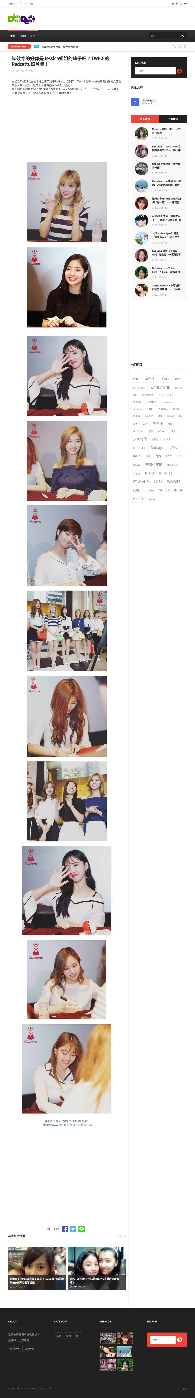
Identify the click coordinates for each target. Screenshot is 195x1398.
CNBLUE (149, 490)
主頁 (13, 36)
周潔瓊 (170, 415)
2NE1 (158, 481)
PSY (169, 455)
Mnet (145, 423)
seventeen (168, 402)
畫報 (170, 423)
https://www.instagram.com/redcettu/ (66, 1124)
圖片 (33, 36)
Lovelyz (149, 415)
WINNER (174, 481)
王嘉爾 (150, 409)
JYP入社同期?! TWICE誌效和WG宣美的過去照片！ (34, 1280)
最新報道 (145, 119)
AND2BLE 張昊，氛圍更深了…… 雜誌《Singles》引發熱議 (166, 219)
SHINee (136, 464)
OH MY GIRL (139, 447)
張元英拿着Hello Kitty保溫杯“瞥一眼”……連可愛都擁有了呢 (166, 202)
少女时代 (140, 438)
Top (185, 1388)
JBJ (160, 415)
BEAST (138, 498)
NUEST (136, 415)
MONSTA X (138, 431)
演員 (173, 431)
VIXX (167, 438)
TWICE (165, 378)
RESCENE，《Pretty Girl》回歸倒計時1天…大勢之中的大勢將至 (166, 150)
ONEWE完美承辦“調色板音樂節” (61, 46)
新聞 (23, 36)
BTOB (149, 472)
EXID (137, 489)
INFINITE (166, 472)
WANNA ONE (160, 387)
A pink (152, 499)
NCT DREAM (139, 387)
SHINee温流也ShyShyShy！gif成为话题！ (93, 1282)
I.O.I (135, 395)
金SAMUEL (152, 402)
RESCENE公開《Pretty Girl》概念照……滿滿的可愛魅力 (166, 254)
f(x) (158, 455)
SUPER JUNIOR (171, 489)
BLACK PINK (164, 395)
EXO (136, 378)
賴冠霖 (178, 387)
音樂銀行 (137, 402)
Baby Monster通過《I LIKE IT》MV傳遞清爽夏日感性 (166, 183)
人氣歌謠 (163, 409)
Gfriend (162, 431)
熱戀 (148, 456)
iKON (137, 455)
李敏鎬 (136, 473)
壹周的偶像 (147, 395)
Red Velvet (172, 464)
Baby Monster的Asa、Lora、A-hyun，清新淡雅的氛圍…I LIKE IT (166, 271)
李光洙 (150, 378)
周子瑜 (176, 409)
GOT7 (180, 456)
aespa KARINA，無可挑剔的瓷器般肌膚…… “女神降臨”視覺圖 (166, 289)
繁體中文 (12, 3)
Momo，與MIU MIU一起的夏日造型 (166, 131)
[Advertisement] (117, 18)
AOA (173, 447)
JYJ (180, 415)
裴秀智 (155, 439)
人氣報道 (173, 119)
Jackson (137, 409)
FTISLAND (141, 481)
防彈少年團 (153, 464)
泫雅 (135, 423)
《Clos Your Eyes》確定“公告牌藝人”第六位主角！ (165, 237)
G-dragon (157, 447)
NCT (177, 379)
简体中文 (29, 3)
